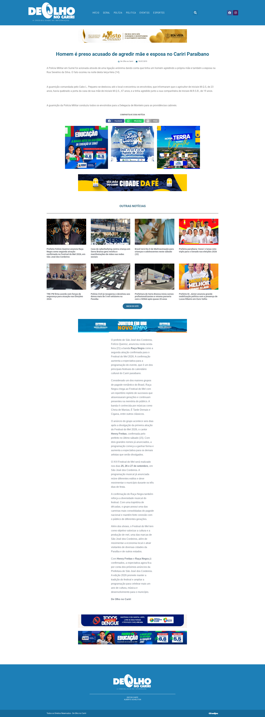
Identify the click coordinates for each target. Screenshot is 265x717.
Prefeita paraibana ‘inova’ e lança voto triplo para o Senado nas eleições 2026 (198, 250)
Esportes (159, 12)
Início (95, 12)
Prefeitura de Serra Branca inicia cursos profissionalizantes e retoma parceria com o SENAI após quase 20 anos (154, 296)
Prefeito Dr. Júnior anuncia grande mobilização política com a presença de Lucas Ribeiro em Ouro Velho (198, 296)
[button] (195, 12)
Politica (131, 12)
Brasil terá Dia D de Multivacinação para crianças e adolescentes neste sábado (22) (154, 251)
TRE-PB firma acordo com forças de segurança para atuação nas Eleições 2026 (65, 296)
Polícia (118, 12)
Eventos (145, 12)
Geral (106, 12)
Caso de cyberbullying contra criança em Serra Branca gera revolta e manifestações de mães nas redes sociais (110, 253)
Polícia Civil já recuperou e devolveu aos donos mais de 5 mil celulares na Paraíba (110, 296)
